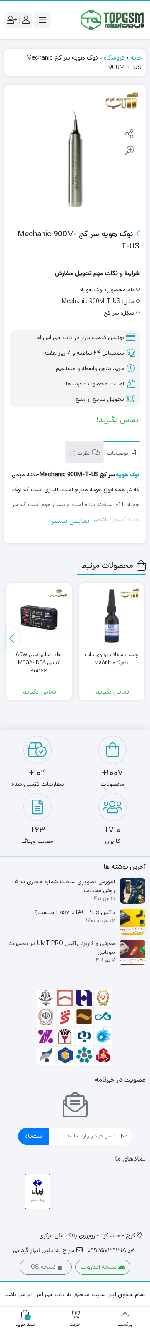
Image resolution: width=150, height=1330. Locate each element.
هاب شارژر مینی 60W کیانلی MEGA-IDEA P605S (39, 663)
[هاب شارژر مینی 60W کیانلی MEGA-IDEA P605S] (38, 616)
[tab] (121, 452)
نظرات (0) (80, 454)
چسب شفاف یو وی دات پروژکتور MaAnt (111, 659)
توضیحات (118, 454)
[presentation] (13, 638)
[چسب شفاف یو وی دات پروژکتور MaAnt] (111, 616)
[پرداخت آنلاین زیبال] (37, 1191)
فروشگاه (114, 57)
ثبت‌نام (33, 1136)
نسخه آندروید (99, 1266)
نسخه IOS (43, 1266)
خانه (136, 57)
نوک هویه (128, 474)
